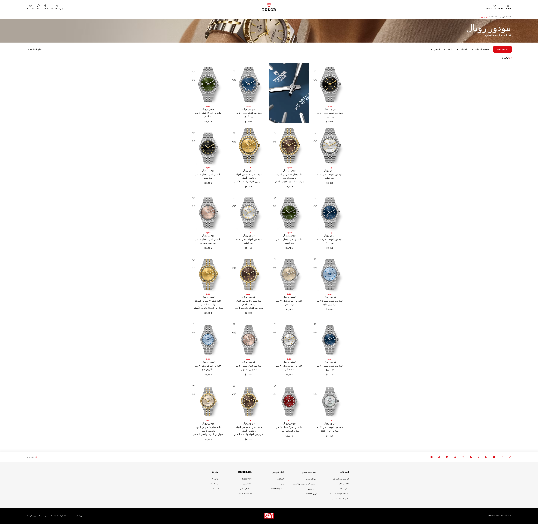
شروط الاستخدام (78, 515)
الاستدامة (216, 488)
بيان (282, 483)
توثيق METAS (311, 493)
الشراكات (280, 479)
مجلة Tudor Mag (277, 488)
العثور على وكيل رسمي (340, 498)
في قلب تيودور (311, 479)
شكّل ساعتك (344, 488)
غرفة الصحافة (214, 483)
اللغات (31, 457)
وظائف (216, 479)
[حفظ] (314, 71)
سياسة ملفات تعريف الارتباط (37, 515)
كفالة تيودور (247, 483)
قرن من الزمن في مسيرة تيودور (304, 483)
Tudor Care (247, 479)
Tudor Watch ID (245, 493)
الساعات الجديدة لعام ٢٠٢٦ (339, 493)
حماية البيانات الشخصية (59, 515)
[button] (38, 7)
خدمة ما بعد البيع (246, 488)
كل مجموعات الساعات (341, 479)
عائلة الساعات (344, 483)
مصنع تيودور (312, 488)
